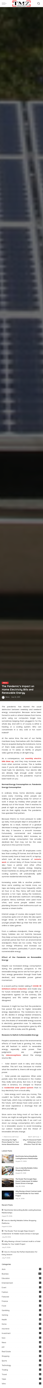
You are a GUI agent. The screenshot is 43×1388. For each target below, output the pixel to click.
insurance (5, 1329)
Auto (3, 1269)
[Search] (38, 3)
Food (4, 1306)
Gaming (5, 1315)
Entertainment (7, 1283)
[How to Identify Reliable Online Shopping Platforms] (8, 1170)
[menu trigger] (5, 3)
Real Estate (6, 1352)
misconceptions (13, 1055)
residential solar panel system (18, 1087)
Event (4, 1287)
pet (3, 1347)
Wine (4, 1384)
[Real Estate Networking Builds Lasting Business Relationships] (8, 1158)
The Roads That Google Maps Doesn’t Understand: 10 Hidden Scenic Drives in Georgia (27, 1181)
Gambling (5, 1310)
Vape (4, 1379)
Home (4, 1324)
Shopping (5, 1356)
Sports (4, 1361)
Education (6, 1278)
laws (3, 1338)
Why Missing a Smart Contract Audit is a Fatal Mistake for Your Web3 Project (28, 1193)
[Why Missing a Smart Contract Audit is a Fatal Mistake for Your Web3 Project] (8, 1195)
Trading (5, 1370)
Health (4, 1320)
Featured (5, 1297)
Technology (6, 1365)
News (5, 683)
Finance (5, 1301)
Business (5, 1274)
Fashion (5, 1292)
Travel (4, 1374)
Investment (6, 1333)
